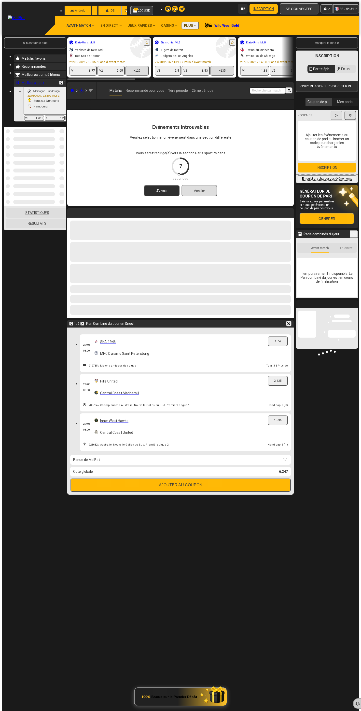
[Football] (81, 90)
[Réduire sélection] (56, 152)
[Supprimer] (289, 324)
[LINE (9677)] (72, 90)
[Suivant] (82, 324)
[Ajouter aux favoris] (147, 42)
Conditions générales (324, 116)
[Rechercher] (289, 90)
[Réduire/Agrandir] (354, 279)
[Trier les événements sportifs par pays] (62, 152)
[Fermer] (354, 353)
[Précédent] (61, 83)
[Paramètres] (326, 8)
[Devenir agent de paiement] (243, 9)
